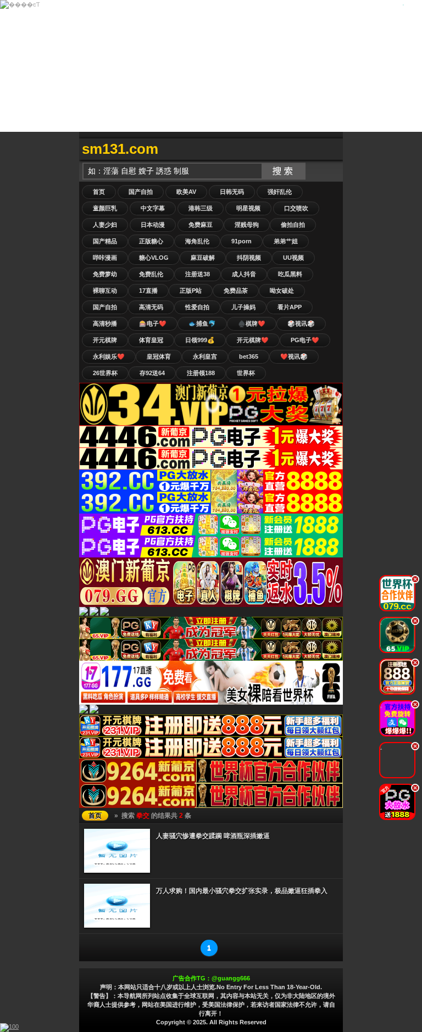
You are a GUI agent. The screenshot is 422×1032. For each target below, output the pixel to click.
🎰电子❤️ (152, 323)
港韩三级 (200, 208)
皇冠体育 (159, 356)
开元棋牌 (105, 340)
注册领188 (201, 373)
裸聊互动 (105, 290)
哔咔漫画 (105, 257)
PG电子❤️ (305, 340)
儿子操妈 (243, 307)
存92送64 (152, 373)
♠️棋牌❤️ (251, 323)
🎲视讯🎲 (301, 323)
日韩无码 (232, 191)
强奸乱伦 (280, 191)
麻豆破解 (203, 257)
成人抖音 (244, 274)
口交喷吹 (296, 208)
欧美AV (186, 191)
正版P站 (191, 290)
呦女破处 (282, 290)
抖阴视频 (249, 257)
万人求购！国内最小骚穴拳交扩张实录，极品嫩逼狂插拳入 (241, 891)
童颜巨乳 (105, 208)
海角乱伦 (197, 241)
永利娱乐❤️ (109, 356)
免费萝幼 (105, 274)
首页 (99, 191)
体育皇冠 (151, 340)
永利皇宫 (205, 356)
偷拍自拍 (293, 224)
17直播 (148, 290)
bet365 (248, 356)
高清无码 (151, 307)
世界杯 (246, 373)
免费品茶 (236, 290)
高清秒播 (105, 323)
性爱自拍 (197, 307)
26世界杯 (105, 373)
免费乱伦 (151, 274)
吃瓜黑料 (290, 274)
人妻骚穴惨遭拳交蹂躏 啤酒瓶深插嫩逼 (213, 836)
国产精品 (105, 241)
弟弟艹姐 (286, 241)
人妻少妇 (105, 224)
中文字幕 (153, 208)
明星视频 (248, 208)
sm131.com (120, 149)
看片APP (289, 307)
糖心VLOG (154, 257)
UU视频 (293, 257)
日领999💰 (200, 340)
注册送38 (197, 274)
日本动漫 (153, 224)
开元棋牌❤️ (253, 340)
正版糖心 (151, 241)
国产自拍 (141, 191)
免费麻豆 (200, 224)
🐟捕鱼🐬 (202, 323)
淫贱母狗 (247, 224)
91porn (241, 241)
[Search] (332, 149)
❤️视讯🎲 (294, 356)
